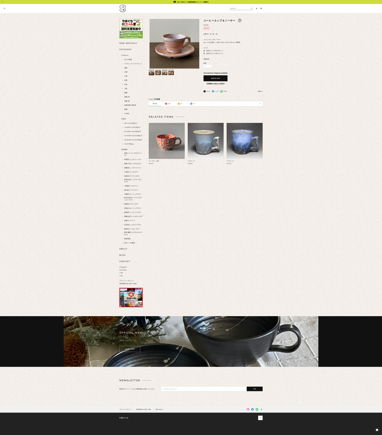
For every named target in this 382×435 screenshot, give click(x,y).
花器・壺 (127, 101)
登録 (254, 389)
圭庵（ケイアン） (129, 220)
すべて (155, 104)
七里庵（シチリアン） (131, 186)
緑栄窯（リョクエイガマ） (132, 212)
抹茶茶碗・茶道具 (130, 105)
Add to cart (215, 78)
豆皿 (125, 80)
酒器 (125, 93)
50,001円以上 (129, 144)
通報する (260, 91)
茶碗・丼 (127, 97)
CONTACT (124, 261)
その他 (126, 113)
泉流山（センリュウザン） (132, 208)
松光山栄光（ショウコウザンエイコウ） (133, 199)
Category (125, 55)
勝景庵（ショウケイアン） (132, 168)
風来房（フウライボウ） (132, 176)
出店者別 (124, 149)
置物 (125, 109)
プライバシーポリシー (126, 281)
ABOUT (123, 249)
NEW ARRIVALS (128, 43)
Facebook (123, 270)
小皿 (125, 76)
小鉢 (125, 88)
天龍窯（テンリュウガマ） (132, 194)
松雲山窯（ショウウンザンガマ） (133, 181)
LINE (121, 273)
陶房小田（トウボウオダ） (132, 164)
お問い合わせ (159, 409)
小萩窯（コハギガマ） (131, 172)
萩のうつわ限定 (129, 243)
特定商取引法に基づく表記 (128, 283)
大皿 (125, 72)
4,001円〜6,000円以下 (132, 127)
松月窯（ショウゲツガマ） (132, 225)
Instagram (123, 267)
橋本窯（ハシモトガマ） (132, 229)
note (121, 276)
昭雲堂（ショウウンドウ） (132, 159)
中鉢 (125, 84)
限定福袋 (127, 239)
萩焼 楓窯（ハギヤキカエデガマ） (133, 233)
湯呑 (125, 68)
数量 (205, 63)
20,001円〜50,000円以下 (133, 140)
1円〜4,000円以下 (130, 123)
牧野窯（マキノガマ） (131, 204)
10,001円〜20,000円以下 (133, 136)
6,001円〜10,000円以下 (132, 131)
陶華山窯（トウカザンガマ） (133, 216)
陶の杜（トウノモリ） (131, 190)
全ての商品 (128, 59)
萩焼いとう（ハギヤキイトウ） (133, 154)
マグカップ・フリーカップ (133, 64)
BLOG (122, 255)
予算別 (123, 119)
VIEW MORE (130, 349)
